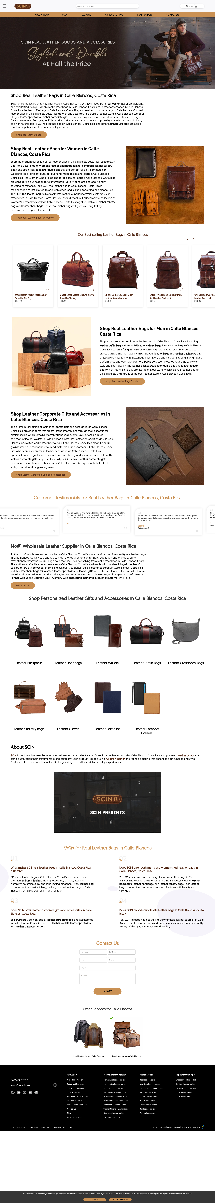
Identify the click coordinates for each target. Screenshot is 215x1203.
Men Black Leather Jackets (150, 1084)
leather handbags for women (35, 571)
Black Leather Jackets (148, 1080)
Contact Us (173, 14)
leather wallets (60, 923)
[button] (55, 1085)
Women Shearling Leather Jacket (116, 1109)
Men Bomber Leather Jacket (114, 1084)
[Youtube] (30, 1092)
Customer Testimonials (57, 498)
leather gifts (86, 571)
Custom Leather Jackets (112, 1117)
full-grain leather (127, 564)
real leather (113, 103)
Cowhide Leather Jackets (186, 1088)
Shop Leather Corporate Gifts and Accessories (40, 474)
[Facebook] (13, 1092)
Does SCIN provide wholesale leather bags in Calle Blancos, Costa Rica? (161, 911)
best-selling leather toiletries (85, 577)
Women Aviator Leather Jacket (115, 1096)
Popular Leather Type (185, 1074)
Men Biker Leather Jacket (113, 1088)
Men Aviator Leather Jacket (114, 1080)
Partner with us (19, 577)
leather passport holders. (30, 926)
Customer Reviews (74, 1117)
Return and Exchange (75, 1084)
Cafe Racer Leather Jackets (113, 1113)
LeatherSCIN (46, 120)
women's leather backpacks (55, 165)
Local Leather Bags (183, 1096)
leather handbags (83, 165)
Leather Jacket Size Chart (77, 1105)
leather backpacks (185, 353)
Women (87, 14)
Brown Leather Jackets (148, 1092)
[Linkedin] (19, 1092)
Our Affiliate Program (75, 1080)
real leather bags (62, 206)
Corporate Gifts (114, 14)
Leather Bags (145, 14)
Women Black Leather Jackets (151, 1088)
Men (65, 14)
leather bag (87, 883)
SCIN (19, 194)
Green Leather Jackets (148, 1105)
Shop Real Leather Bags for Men (122, 381)
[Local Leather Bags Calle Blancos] (127, 1033)
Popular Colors (146, 1074)
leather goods (186, 755)
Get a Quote (22, 585)
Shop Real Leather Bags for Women (35, 217)
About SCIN (72, 1074)
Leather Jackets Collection (114, 1074)
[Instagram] (24, 1092)
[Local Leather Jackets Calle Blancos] (88, 1033)
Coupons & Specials (75, 1100)
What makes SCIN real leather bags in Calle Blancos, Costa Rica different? (51, 869)
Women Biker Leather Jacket (114, 1105)
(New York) (131, 528)
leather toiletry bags (149, 345)
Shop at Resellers (74, 1092)
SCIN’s (148, 361)
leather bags (161, 353)
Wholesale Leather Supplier (77, 1096)
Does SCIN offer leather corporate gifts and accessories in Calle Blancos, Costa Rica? (51, 911)
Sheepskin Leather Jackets (186, 1080)
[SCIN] (23, 6)
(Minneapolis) (61, 525)
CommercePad (195, 1127)
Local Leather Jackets (184, 1092)
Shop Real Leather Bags (28, 134)
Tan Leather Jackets (147, 1113)
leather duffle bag (49, 169)
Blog (69, 1113)
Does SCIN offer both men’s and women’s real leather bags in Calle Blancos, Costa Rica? (158, 869)
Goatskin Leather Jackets (185, 1084)
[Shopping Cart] (196, 6)
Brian (129, 526)
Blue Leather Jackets (148, 1100)
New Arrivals (42, 14)
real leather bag (31, 194)
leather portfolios (30, 117)
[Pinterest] (35, 1092)
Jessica (59, 523)
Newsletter (19, 1080)
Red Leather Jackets (147, 1109)
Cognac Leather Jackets (149, 1096)
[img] (29, 635)
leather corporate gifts (55, 117)
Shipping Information (75, 1088)
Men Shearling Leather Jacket (114, 1092)
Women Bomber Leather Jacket (115, 1100)
